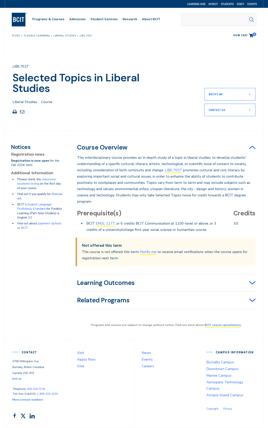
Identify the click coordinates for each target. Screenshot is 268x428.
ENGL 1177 (105, 223)
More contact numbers (27, 400)
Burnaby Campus (220, 362)
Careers (148, 366)
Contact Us (217, 110)
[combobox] (218, 19)
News (146, 352)
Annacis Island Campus (224, 395)
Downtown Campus (222, 368)
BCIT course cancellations (223, 325)
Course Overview (102, 147)
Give (80, 366)
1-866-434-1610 (47, 394)
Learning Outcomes (106, 283)
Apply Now (86, 359)
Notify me (148, 251)
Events (147, 359)
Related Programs (103, 300)
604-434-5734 (36, 389)
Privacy (227, 409)
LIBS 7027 (173, 170)
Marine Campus (219, 375)
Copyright (212, 409)
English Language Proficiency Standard (34, 206)
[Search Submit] (251, 19)
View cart (244, 35)
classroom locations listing (36, 181)
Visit (80, 352)
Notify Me (216, 94)
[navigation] (23, 19)
